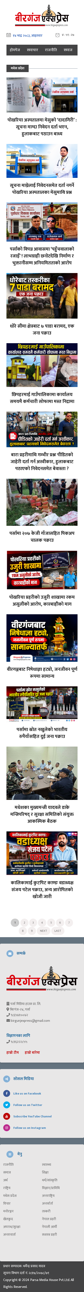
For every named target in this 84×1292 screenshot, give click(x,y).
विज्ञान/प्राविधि (51, 1188)
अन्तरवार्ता (9, 1235)
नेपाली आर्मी (49, 1227)
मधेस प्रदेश (10, 1196)
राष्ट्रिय (6, 1188)
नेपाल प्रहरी (49, 1219)
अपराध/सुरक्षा (11, 1227)
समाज (68, 50)
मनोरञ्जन (8, 1211)
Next (43, 930)
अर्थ (5, 1180)
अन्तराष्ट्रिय (48, 1196)
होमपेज (15, 50)
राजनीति (51, 50)
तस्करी (46, 1211)
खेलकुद (8, 1219)
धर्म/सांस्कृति (49, 1180)
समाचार (32, 50)
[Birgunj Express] (42, 15)
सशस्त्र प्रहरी (49, 1235)
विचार (7, 1204)
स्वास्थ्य (46, 1165)
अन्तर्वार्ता (47, 1204)
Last (57, 930)
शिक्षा (45, 1172)
